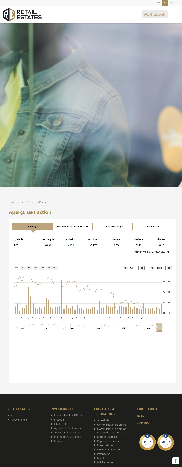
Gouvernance (19, 420)
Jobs (140, 416)
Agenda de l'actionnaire (68, 428)
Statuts (101, 458)
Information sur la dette (67, 437)
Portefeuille (147, 409)
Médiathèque (105, 462)
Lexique (58, 441)
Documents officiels (108, 449)
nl (171, 2)
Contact (144, 422)
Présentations (105, 445)
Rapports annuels (107, 437)
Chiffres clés (61, 424)
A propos (16, 415)
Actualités (103, 420)
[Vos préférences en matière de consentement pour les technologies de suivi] (175, 460)
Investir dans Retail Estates (69, 415)
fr (165, 2)
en (158, 2)
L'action (59, 420)
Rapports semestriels (109, 441)
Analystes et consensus (67, 432)
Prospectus (103, 454)
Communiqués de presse (111, 425)
